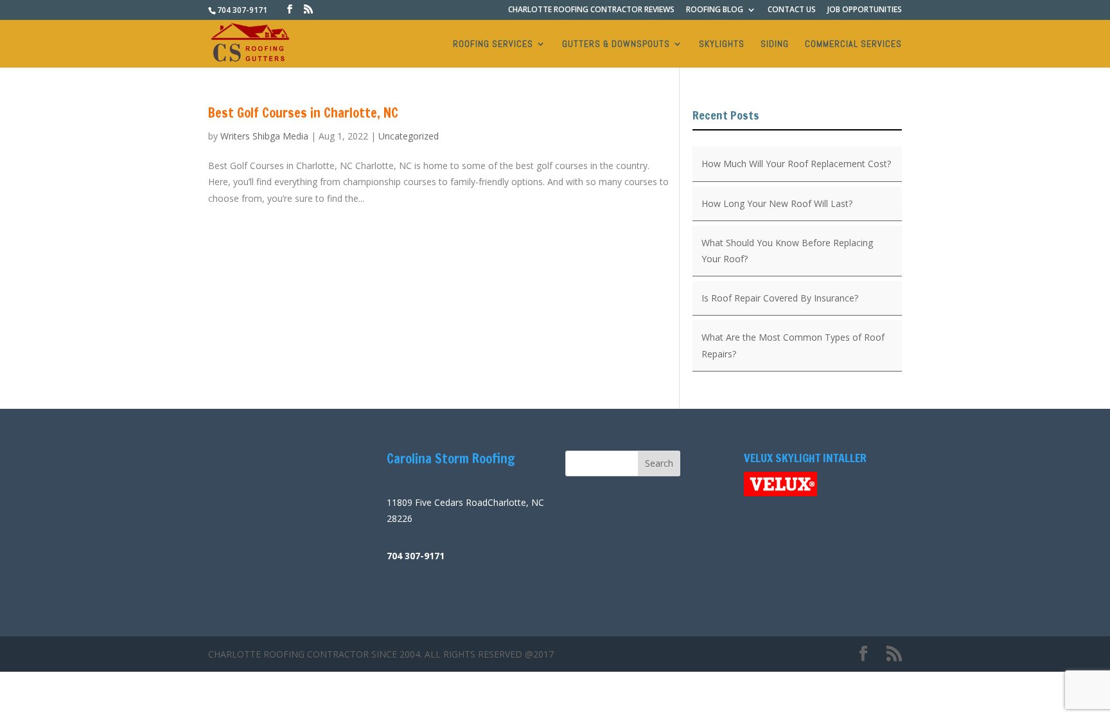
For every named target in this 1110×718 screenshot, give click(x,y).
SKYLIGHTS (721, 44)
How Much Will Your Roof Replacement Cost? (796, 163)
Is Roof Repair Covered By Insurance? (779, 298)
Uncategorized (408, 136)
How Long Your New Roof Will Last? (776, 203)
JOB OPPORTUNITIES (864, 10)
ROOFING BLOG (714, 10)
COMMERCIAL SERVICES (853, 44)
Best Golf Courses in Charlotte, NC (303, 112)
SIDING (775, 44)
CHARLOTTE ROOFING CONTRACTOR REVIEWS (591, 10)
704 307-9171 (242, 9)
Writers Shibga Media (264, 136)
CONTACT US (792, 10)
